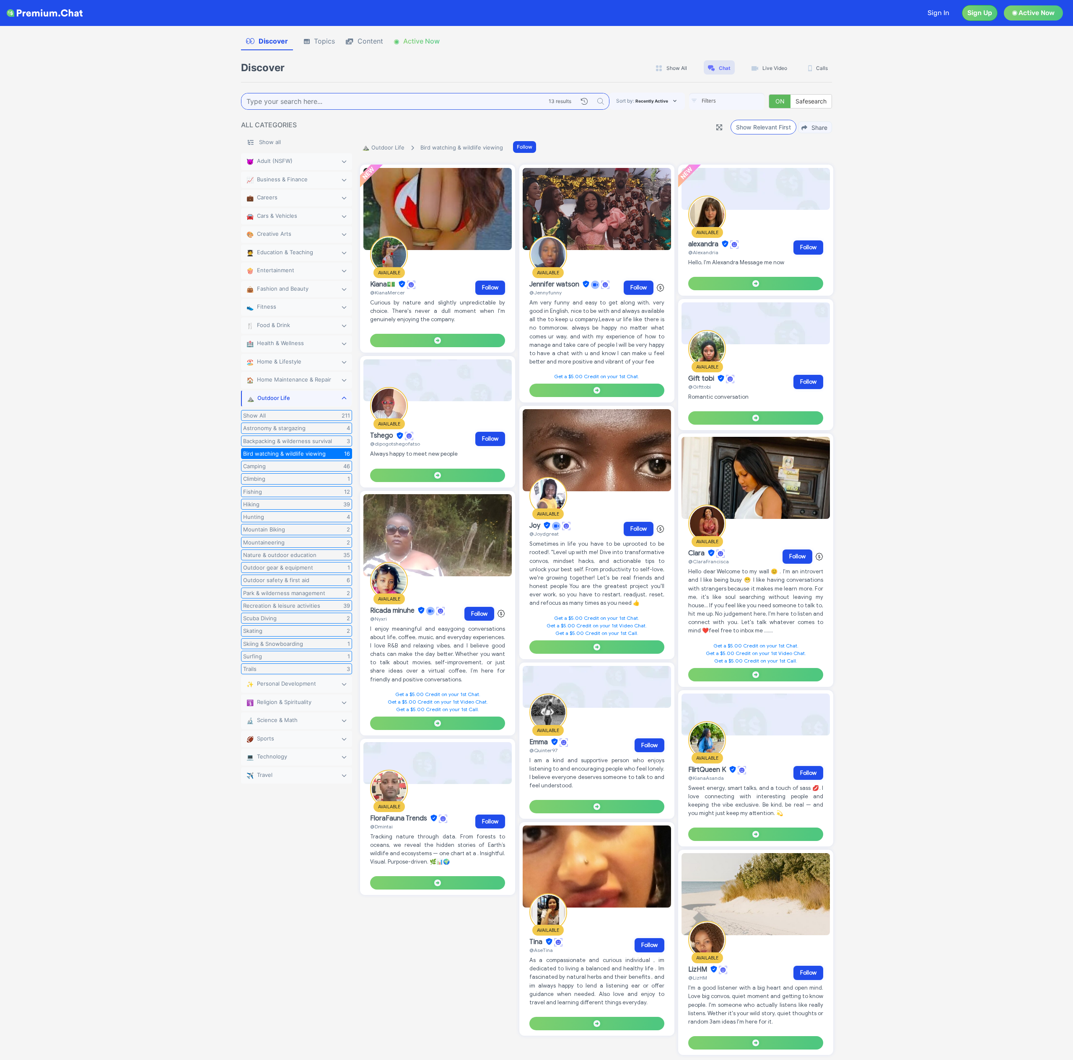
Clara (697, 553)
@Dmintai (381, 826)
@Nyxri (378, 619)
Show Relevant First (763, 127)
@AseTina (541, 950)
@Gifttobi (699, 387)
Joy (535, 525)
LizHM (698, 969)
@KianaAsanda (706, 778)
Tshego (382, 436)
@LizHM (697, 978)
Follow (524, 147)
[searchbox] (739, 101)
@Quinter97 (543, 750)
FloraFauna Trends (399, 818)
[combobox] (727, 101)
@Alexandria (703, 252)
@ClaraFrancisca (708, 561)
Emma (539, 742)
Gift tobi (702, 378)
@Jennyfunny (545, 292)
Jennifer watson (555, 284)
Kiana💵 (383, 284)
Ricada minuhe (393, 610)
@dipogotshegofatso (395, 444)
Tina (536, 942)
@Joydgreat (544, 534)
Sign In (938, 13)
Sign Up (979, 13)
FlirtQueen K (708, 770)
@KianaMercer (387, 292)
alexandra (704, 244)
